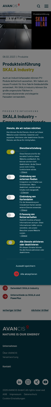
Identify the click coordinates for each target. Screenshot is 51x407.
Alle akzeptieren (28, 273)
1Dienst (23, 172)
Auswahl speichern (25, 265)
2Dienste (24, 192)
